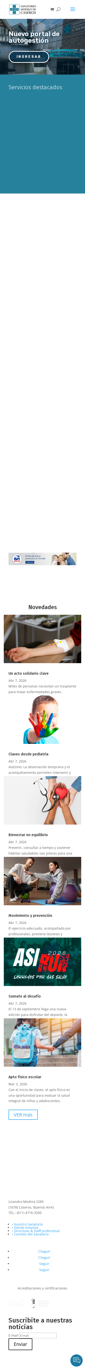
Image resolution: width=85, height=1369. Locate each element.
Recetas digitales (42, 498)
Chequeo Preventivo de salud (42, 248)
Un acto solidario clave (28, 673)
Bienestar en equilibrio (28, 835)
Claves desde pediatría (28, 754)
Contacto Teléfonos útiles (42, 438)
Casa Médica (42, 309)
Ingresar (29, 57)
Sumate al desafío (24, 996)
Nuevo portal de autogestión (34, 37)
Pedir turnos (43, 102)
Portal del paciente (47, 127)
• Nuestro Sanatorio (27, 1224)
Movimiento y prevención (30, 915)
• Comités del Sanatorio (30, 1234)
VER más (23, 1115)
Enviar (20, 1344)
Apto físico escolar (24, 1077)
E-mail (13, 1335)
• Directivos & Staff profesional (36, 1231)
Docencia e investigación (43, 376)
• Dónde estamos (25, 1227)
